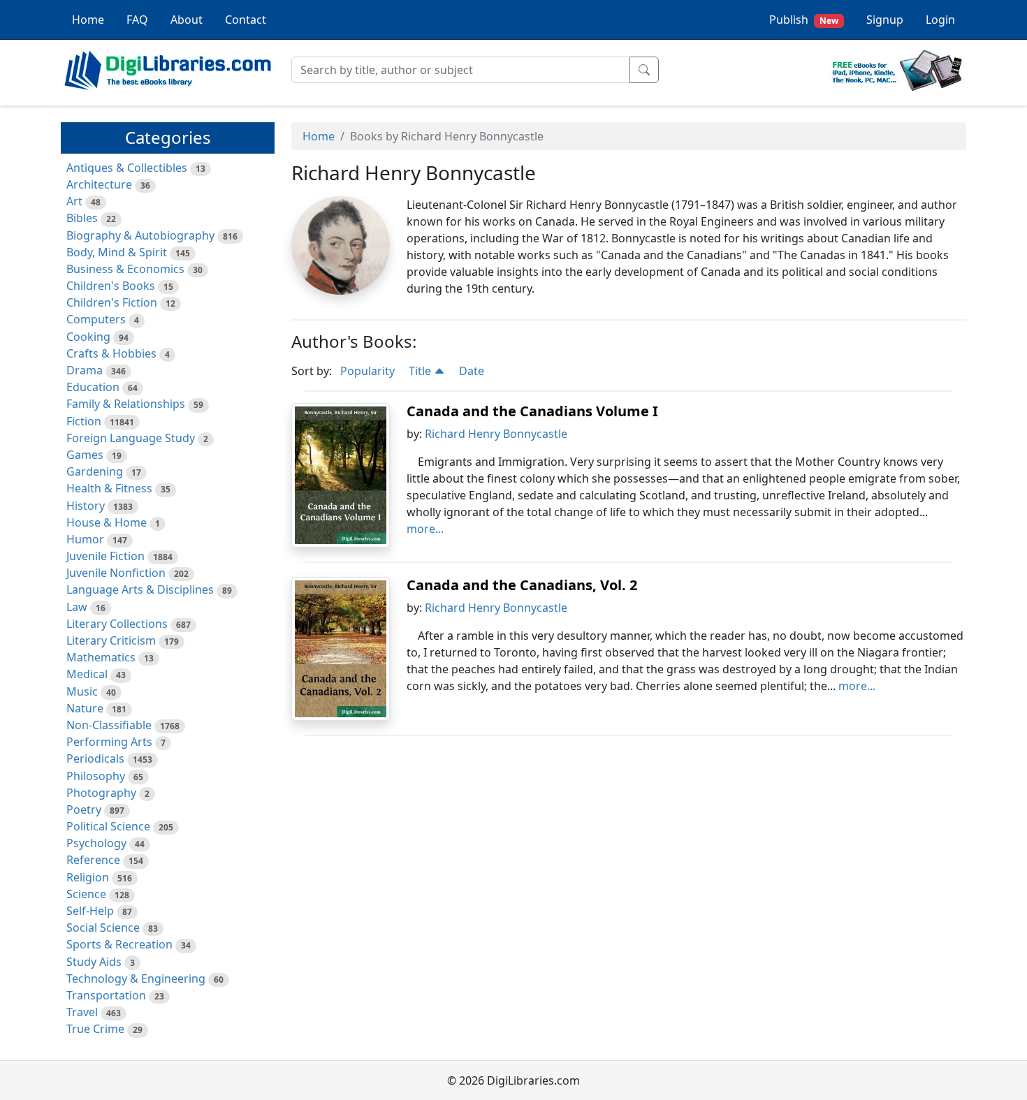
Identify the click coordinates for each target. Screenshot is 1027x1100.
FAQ (137, 19)
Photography (101, 792)
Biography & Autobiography (140, 235)
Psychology (96, 843)
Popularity (367, 371)
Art (74, 201)
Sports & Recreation (119, 944)
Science (86, 894)
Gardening (94, 471)
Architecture (99, 184)
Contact (245, 19)
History (85, 505)
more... (425, 528)
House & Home (106, 522)
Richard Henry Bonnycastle (496, 433)
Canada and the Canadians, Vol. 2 (522, 584)
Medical (87, 674)
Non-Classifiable (109, 725)
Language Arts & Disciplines (140, 589)
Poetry (83, 809)
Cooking (88, 336)
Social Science (103, 927)
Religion (87, 877)
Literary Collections (117, 623)
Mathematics (101, 657)
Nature (84, 708)
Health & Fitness (109, 488)
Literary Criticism (111, 640)
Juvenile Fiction (105, 556)
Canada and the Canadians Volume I (532, 411)
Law (76, 607)
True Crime (95, 1028)
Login (940, 19)
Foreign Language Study (130, 438)
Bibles (82, 218)
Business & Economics (125, 269)
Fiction (83, 421)
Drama (84, 370)
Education (92, 387)
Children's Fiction (111, 302)
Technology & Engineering (135, 978)
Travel (82, 1012)
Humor (85, 539)
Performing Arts (109, 741)
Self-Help (90, 910)
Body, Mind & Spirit (116, 252)
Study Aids (94, 961)
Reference (93, 859)
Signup (884, 19)
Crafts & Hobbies (111, 353)
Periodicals (95, 758)
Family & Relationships (125, 403)
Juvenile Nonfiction (116, 572)
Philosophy (95, 776)
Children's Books (110, 285)
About (186, 19)
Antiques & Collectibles (126, 167)
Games (84, 454)
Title (421, 371)
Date (471, 371)
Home (88, 19)
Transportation (106, 995)
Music (82, 691)
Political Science (108, 826)
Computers (96, 319)
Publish (803, 19)
